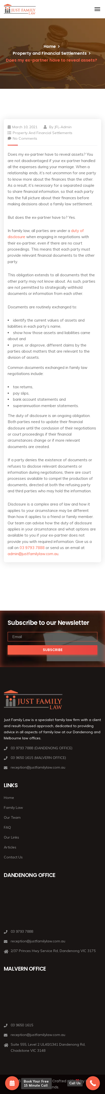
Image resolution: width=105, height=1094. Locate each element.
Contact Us (13, 857)
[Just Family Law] (20, 9)
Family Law (13, 807)
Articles (10, 847)
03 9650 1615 (22, 1025)
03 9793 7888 (32, 547)
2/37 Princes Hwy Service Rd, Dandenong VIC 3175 (53, 950)
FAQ (7, 827)
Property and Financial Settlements (50, 53)
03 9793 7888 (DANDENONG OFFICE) (41, 748)
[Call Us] (93, 1083)
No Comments (25, 138)
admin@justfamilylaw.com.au (33, 553)
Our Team (12, 817)
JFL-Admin (63, 127)
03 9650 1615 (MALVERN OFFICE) (38, 757)
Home (50, 46)
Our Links (11, 837)
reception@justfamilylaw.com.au (38, 767)
